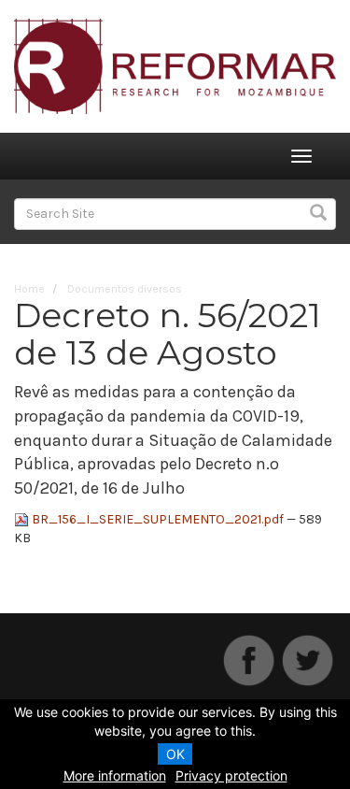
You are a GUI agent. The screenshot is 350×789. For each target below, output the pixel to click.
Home (29, 288)
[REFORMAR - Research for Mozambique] (175, 65)
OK (175, 754)
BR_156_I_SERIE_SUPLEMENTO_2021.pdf (158, 519)
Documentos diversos (124, 288)
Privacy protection (231, 775)
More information (114, 775)
